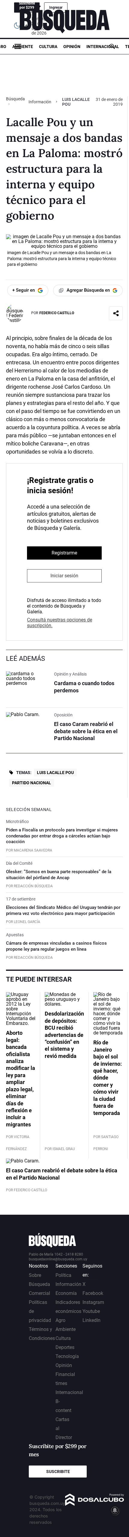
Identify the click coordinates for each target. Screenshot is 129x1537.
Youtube (91, 1311)
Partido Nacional (31, 782)
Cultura (48, 46)
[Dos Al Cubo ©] (94, 1504)
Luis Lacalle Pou (55, 772)
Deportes (65, 1347)
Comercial (39, 1293)
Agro (60, 1320)
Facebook (92, 1293)
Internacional (102, 46)
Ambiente (22, 46)
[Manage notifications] (115, 1510)
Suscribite (58, 1471)
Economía (66, 1293)
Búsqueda (15, 98)
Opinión (71, 46)
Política (63, 1275)
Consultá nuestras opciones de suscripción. (59, 622)
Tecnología (67, 1356)
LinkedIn (91, 1320)
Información (39, 101)
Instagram (93, 1302)
